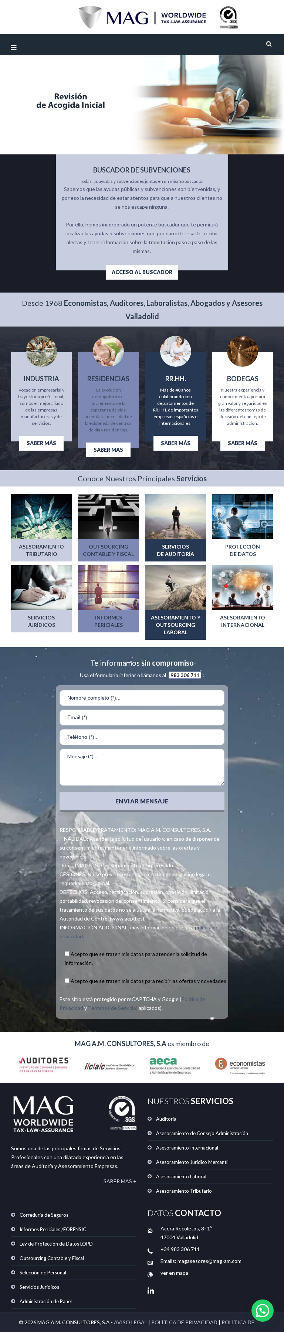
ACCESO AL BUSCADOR (142, 272)
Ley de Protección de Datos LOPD (56, 1244)
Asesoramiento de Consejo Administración (202, 1133)
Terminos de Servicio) (113, 1008)
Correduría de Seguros (44, 1215)
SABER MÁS (41, 443)
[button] (262, 1310)
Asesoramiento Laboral (181, 1176)
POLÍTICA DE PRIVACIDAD (184, 1322)
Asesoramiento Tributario (184, 1191)
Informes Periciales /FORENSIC (53, 1229)
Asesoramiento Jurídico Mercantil (192, 1162)
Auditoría (166, 1119)
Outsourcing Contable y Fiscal (52, 1258)
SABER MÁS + (120, 1181)
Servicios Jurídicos (39, 1287)
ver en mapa (174, 1273)
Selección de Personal (43, 1272)
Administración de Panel (46, 1301)
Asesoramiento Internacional (187, 1148)
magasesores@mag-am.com (209, 1261)
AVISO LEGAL (130, 1322)
